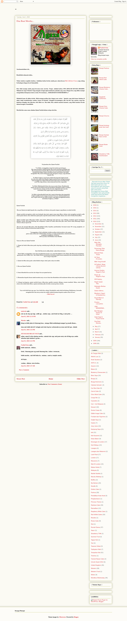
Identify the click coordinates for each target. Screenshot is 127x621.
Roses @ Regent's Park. (99, 275)
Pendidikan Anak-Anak (98, 495)
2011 (95, 218)
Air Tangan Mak (96, 353)
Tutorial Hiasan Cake (97, 559)
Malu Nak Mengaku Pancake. (98, 244)
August (97, 234)
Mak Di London (96, 464)
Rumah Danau (95, 527)
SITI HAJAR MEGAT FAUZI (30, 333)
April (96, 329)
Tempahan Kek (95, 552)
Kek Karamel (95, 435)
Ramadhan (94, 508)
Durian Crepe (95, 410)
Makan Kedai (95, 467)
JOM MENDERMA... (99, 307)
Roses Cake (95, 521)
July (96, 237)
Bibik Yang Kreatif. (100, 261)
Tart (92, 543)
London (93, 457)
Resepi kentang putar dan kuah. (104, 126)
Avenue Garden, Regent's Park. (99, 271)
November (98, 226)
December (98, 224)
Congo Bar (94, 397)
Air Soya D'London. (98, 258)
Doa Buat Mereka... (98, 322)
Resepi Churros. (104, 116)
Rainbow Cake (95, 505)
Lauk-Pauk (94, 454)
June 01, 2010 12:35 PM (28, 316)
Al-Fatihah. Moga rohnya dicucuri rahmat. (100, 266)
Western (93, 568)
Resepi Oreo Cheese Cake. (103, 107)
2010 (95, 221)
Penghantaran (95, 499)
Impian (93, 423)
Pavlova (93, 492)
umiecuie (23, 311)
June (96, 240)
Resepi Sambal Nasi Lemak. (104, 135)
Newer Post (21, 379)
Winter (93, 574)
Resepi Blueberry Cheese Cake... (104, 88)
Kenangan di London (97, 442)
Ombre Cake (95, 489)
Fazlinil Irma (25, 345)
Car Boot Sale (95, 388)
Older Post (81, 379)
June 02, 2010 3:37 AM (28, 366)
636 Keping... (98, 279)
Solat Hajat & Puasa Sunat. (99, 317)
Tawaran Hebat (96, 546)
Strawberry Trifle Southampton (104, 154)
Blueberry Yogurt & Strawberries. (100, 294)
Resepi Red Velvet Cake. (103, 78)
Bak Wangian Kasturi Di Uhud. (98, 312)
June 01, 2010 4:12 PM (28, 341)
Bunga (93, 378)
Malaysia (94, 470)
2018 (95, 205)
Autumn (93, 366)
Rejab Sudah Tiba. (98, 282)
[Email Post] (42, 302)
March (97, 332)
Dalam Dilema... (99, 290)
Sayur (93, 530)
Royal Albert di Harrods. (98, 298)
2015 (95, 208)
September (98, 232)
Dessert (93, 407)
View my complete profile (99, 59)
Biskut (93, 369)
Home (51, 379)
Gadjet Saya (95, 420)
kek (92, 432)
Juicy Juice (94, 426)
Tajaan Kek (94, 540)
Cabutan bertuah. (96, 385)
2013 (95, 213)
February (98, 334)
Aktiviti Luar (94, 356)
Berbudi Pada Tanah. (98, 253)
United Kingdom (96, 565)
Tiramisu (93, 555)
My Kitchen (94, 483)
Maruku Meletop (96, 476)
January (97, 337)
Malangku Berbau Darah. (100, 287)
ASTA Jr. (93, 363)
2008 (95, 343)
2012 (95, 216)
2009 (95, 340)
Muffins (93, 480)
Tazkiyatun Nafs (96, 549)
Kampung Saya (96, 429)
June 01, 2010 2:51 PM (28, 329)
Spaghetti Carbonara (102, 97)
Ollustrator (62, 617)
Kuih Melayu (95, 445)
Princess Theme (96, 502)
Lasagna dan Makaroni (98, 451)
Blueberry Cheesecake (98, 372)
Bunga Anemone (96, 382)
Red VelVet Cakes (96, 514)
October (97, 229)
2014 (95, 210)
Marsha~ (23, 320)
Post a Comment (24, 370)
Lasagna (93, 448)
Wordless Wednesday (98, 578)
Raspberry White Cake (98, 511)
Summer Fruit (95, 536)
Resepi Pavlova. (104, 68)
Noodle (93, 486)
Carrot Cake (95, 391)
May (96, 326)
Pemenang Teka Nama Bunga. (99, 249)
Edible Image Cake (97, 413)
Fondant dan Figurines (98, 416)
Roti (92, 524)
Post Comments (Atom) (55, 384)
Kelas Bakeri (95, 438)
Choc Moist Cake (96, 394)
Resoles (93, 517)
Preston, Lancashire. (98, 303)
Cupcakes (94, 401)
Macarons (94, 461)
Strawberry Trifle (96, 533)
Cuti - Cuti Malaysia (97, 404)
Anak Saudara (95, 359)
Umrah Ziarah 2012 (97, 562)
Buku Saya (94, 375)
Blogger (76, 617)
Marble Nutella (95, 473)
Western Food (95, 571)
